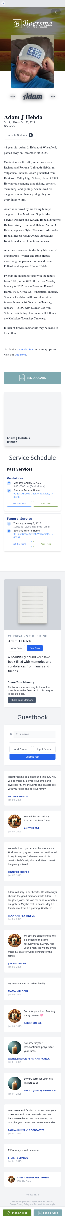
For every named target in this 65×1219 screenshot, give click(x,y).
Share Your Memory (22, 700)
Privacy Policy (23, 1204)
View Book (16, 648)
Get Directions (19, 503)
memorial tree (25, 349)
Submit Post (32, 756)
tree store (20, 354)
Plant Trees (45, 503)
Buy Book (35, 648)
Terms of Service (41, 1204)
